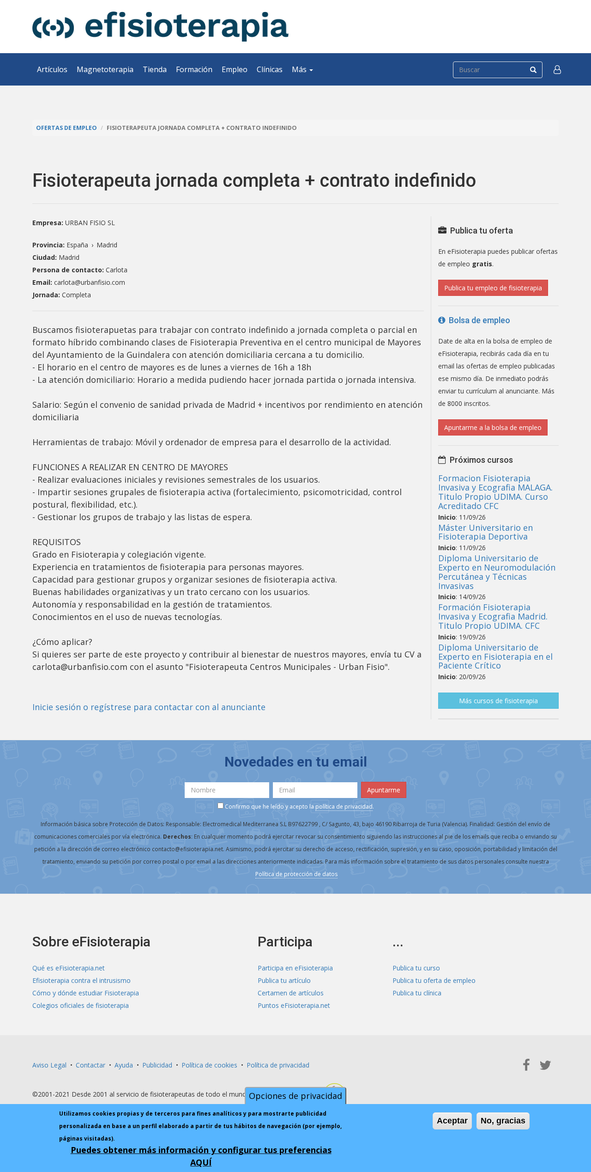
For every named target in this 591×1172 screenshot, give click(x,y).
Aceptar (452, 1120)
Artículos (52, 69)
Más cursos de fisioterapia (498, 700)
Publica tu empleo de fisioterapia (493, 287)
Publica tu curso (416, 967)
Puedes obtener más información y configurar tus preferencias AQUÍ (201, 1156)
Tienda (155, 69)
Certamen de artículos (291, 992)
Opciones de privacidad (295, 1095)
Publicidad (157, 1065)
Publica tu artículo (284, 980)
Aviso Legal (49, 1065)
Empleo (234, 69)
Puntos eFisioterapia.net (294, 1005)
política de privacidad (344, 806)
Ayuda (124, 1065)
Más (300, 69)
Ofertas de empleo (66, 128)
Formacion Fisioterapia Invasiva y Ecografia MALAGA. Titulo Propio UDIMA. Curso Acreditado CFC (495, 491)
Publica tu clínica (416, 992)
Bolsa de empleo (477, 320)
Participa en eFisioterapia (295, 967)
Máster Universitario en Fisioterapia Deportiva (485, 532)
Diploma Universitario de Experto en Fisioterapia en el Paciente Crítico (495, 656)
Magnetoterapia (105, 69)
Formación (194, 69)
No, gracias (503, 1120)
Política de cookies (209, 1065)
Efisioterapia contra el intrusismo (81, 980)
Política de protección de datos (296, 874)
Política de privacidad (278, 1065)
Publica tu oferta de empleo (434, 980)
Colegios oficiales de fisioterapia (80, 1005)
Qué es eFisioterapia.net (68, 967)
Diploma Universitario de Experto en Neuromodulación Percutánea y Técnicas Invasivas (496, 571)
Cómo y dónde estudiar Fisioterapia (85, 992)
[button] (557, 69)
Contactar (90, 1065)
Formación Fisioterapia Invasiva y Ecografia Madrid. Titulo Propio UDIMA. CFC (493, 616)
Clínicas (270, 69)
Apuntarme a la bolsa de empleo (493, 427)
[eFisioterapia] (160, 27)
